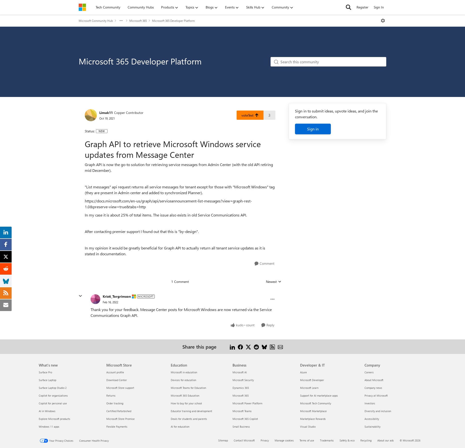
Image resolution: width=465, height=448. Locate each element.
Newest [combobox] (273, 281)
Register (362, 7)
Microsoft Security (243, 380)
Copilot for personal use (53, 403)
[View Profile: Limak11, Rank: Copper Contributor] (91, 115)
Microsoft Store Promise (120, 419)
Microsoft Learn (309, 388)
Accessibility (371, 419)
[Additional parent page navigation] (121, 20)
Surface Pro (45, 372)
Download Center (116, 380)
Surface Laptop (47, 380)
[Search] (348, 7)
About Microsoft (373, 380)
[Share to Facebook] (240, 346)
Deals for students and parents (189, 419)
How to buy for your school (186, 403)
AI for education (180, 426)
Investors (369, 403)
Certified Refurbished (118, 411)
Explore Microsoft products (54, 419)
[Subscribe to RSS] (272, 346)
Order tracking (114, 403)
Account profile (115, 372)
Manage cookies (284, 440)
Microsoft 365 (138, 21)
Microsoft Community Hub (96, 21)
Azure (303, 372)
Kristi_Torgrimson (117, 296)
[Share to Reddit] (256, 346)
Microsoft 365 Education (185, 395)
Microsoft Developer (312, 380)
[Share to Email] (280, 346)
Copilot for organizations (53, 395)
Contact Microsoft (244, 440)
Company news (373, 388)
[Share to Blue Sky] (264, 346)
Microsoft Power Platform (247, 403)
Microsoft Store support (120, 388)
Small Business (241, 426)
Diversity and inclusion (377, 411)
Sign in (313, 128)
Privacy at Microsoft (376, 395)
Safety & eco (347, 440)
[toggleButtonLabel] (383, 20)
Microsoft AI (239, 372)
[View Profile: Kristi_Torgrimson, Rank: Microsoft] (95, 299)
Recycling (366, 440)
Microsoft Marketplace (313, 411)
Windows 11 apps (49, 426)
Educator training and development (191, 411)
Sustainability (372, 426)
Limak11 (106, 112)
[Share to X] (248, 346)
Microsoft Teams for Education (188, 388)
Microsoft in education (184, 372)
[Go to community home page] (82, 7)
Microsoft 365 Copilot (245, 419)
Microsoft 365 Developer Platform (173, 21)
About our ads (385, 440)
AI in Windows (47, 411)
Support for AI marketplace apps (319, 395)
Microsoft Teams (242, 411)
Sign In (379, 7)
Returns (111, 395)
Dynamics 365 (240, 388)
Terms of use (307, 440)
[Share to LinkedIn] (232, 346)
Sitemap (223, 440)
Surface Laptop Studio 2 (53, 388)
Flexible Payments (116, 426)
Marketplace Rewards (313, 419)
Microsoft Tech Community (315, 403)
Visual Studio (308, 426)
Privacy (265, 440)
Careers (369, 372)
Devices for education (183, 380)
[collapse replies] (80, 296)
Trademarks (327, 440)
